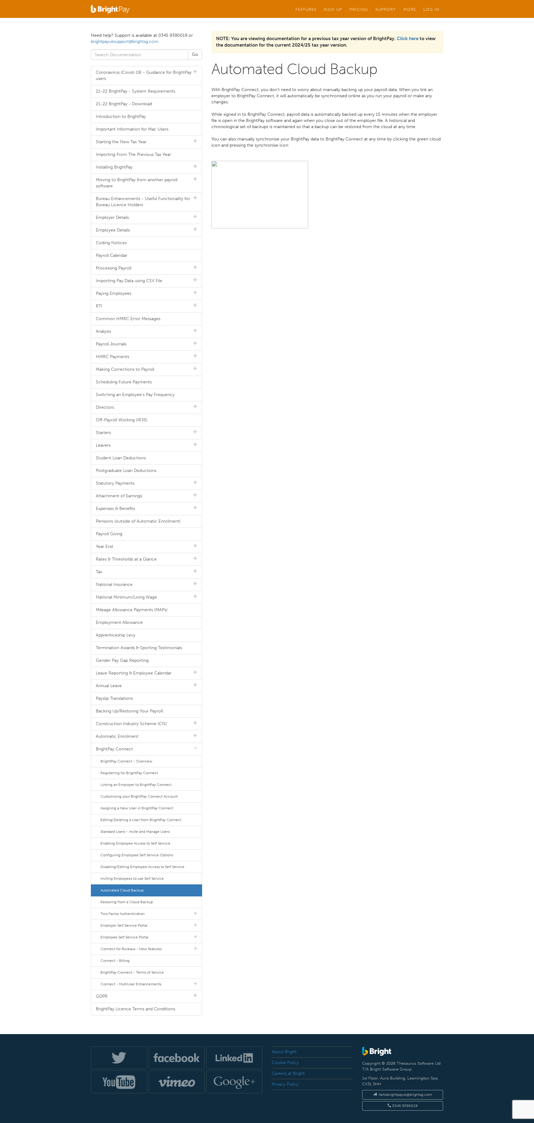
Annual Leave (109, 685)
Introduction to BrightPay (121, 116)
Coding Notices (111, 242)
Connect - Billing (114, 960)
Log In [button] (431, 9)
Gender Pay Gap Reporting (122, 660)
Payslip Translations (114, 698)
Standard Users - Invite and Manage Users (135, 831)
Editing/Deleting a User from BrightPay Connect (140, 820)
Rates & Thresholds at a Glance (126, 559)
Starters (103, 432)
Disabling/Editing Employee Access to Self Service (142, 867)
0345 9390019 (404, 1106)
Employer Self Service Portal (123, 925)
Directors (105, 407)
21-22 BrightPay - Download (124, 103)
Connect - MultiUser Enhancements (130, 984)
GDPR (102, 996)
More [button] (409, 9)
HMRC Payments (112, 356)
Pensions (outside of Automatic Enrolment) (138, 521)
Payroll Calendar (111, 255)
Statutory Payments (115, 483)
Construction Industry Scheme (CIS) (131, 723)
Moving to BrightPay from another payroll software (136, 183)
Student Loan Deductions (121, 458)
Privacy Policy (285, 1084)
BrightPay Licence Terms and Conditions (135, 1009)
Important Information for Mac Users (132, 129)
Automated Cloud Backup (122, 890)
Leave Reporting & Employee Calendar (134, 673)
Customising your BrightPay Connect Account (139, 796)
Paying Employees (113, 293)
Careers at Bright (288, 1073)
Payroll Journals (111, 344)
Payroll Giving (109, 533)
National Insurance (114, 584)
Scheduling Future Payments (124, 382)
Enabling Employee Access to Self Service (135, 843)
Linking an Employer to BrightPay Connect (136, 785)
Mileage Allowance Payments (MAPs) (131, 609)
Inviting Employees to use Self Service (132, 878)
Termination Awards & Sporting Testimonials (139, 647)
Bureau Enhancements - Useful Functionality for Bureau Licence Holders (143, 201)
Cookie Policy (285, 1062)
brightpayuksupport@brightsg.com (124, 41)
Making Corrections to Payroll (125, 369)
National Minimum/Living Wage (126, 597)
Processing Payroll (113, 268)
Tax (99, 571)
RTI (99, 306)
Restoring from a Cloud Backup (126, 902)
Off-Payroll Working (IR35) (121, 420)
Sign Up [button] (333, 9)
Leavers (103, 445)
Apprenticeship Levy (115, 635)
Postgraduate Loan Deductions (126, 470)
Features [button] (305, 9)
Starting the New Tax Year (121, 141)
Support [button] (385, 9)
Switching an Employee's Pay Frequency (135, 394)
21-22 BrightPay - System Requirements (135, 91)
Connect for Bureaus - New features (131, 949)
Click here (407, 38)
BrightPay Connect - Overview (126, 761)
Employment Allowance (119, 622)
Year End (104, 546)
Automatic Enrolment (117, 736)
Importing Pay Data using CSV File (129, 280)
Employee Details (113, 230)
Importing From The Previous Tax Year (133, 154)
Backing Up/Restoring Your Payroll (129, 711)
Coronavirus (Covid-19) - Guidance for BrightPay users (144, 75)
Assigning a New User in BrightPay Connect (136, 808)
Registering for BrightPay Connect (129, 773)
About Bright (284, 1051)
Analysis (103, 331)
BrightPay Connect (114, 749)
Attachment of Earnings (119, 496)
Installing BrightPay (114, 167)
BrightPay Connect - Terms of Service (132, 972)
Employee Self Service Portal (124, 937)
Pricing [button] (359, 9)
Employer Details (112, 217)
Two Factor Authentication (122, 914)
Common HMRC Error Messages (128, 318)
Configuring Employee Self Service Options (136, 855)
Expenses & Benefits (115, 508)
